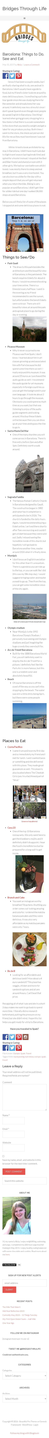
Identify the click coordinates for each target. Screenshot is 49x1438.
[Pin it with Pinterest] (19, 76)
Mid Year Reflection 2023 (13, 1311)
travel (5, 1060)
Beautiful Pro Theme (28, 1421)
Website (7, 1142)
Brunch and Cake (16, 897)
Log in (35, 1424)
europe (37, 1056)
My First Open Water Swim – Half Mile (19, 1319)
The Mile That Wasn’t (11, 1307)
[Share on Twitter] (12, 76)
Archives (6, 1393)
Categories (7, 1370)
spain (43, 1056)
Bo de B (11, 971)
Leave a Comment (32, 64)
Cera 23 (11, 827)
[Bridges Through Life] (6, 1037)
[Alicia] (19, 1037)
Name (6, 1115)
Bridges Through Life (25, 8)
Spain (23, 1053)
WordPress (27, 1424)
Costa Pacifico (15, 747)
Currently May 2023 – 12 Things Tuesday (20, 1315)
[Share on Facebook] (6, 76)
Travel (28, 1053)
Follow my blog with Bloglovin (24, 1433)
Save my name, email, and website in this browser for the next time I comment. (22, 1162)
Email (6, 1129)
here (8, 1254)
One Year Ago (8, 1323)
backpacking (19, 1056)
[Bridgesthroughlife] (25, 1037)
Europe (16, 1053)
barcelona (29, 1056)
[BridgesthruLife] (12, 1037)
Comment (7, 1082)
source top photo (29, 821)
